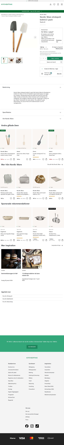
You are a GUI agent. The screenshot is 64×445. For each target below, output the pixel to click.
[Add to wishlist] (11, 159)
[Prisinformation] (46, 47)
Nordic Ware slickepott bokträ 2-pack (11, 16)
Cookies (10, 386)
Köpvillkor (10, 380)
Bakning (31, 372)
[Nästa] (35, 37)
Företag (10, 389)
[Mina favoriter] (54, 4)
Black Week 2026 (49, 386)
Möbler (30, 378)
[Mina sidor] (50, 4)
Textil (30, 380)
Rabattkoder (48, 391)
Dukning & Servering (34, 375)
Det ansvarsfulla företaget (32, 414)
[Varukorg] (58, 4)
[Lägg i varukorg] (14, 159)
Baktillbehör (4, 14)
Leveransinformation (13, 369)
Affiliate (28, 416)
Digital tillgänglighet (13, 391)
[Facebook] (26, 426)
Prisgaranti (11, 394)
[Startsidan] (6, 4)
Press (27, 419)
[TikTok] (37, 426)
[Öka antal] (45, 58)
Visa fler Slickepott (7, 296)
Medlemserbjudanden (50, 394)
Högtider (47, 380)
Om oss (27, 411)
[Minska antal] (41, 58)
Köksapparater (32, 369)
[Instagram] (32, 426)
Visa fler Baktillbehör (7, 298)
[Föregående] (2, 37)
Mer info (59, 73)
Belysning (31, 383)
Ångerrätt (10, 400)
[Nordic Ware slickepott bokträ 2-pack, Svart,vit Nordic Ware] (19, 37)
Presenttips (47, 383)
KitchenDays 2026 (49, 389)
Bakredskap (12, 14)
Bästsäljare (47, 378)
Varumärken (48, 367)
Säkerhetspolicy (12, 383)
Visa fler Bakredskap (7, 301)
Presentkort (32, 389)
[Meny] (62, 4)
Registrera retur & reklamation (15, 378)
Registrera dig (58, 41)
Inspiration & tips (56, 245)
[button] (43, 24)
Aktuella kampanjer (49, 372)
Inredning (31, 386)
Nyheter (47, 375)
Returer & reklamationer (14, 375)
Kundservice (11, 367)
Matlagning (31, 367)
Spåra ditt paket (12, 372)
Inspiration (47, 369)
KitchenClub (11, 397)
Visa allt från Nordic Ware (53, 164)
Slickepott (19, 14)
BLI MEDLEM (32, 347)
